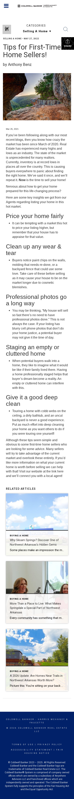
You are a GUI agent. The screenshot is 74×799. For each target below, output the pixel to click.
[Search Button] (65, 29)
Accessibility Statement (31, 750)
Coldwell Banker (20, 719)
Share (68, 46)
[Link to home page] (37, 6)
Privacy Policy (49, 745)
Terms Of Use (23, 745)
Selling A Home (12, 39)
